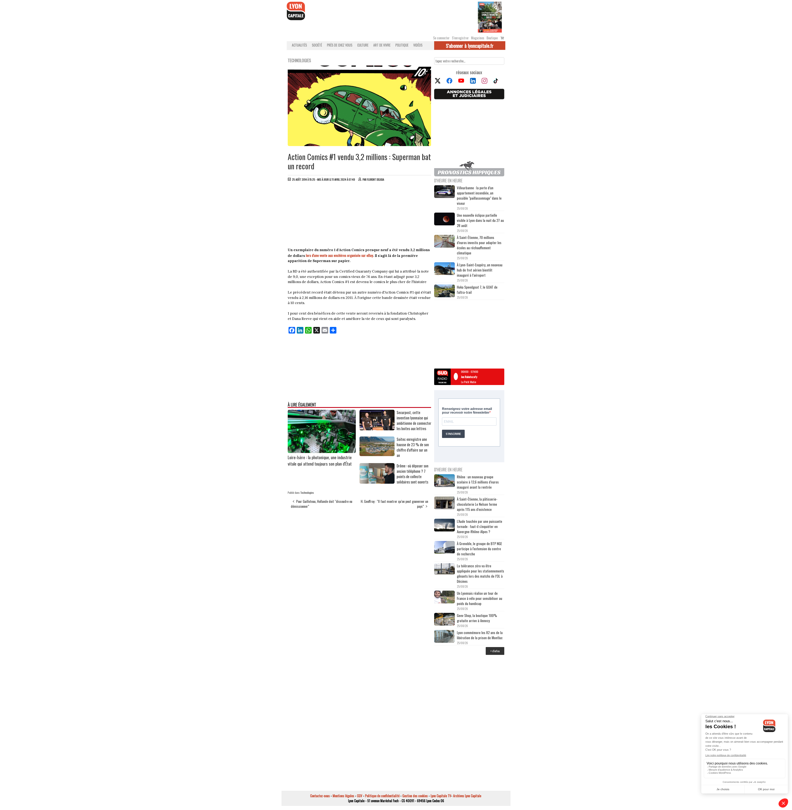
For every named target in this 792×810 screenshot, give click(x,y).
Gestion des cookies (415, 795)
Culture (362, 45)
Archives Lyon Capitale (467, 795)
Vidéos (417, 45)
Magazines (477, 37)
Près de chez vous (339, 45)
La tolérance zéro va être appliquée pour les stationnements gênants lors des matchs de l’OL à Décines (480, 573)
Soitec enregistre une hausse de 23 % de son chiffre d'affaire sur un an (413, 447)
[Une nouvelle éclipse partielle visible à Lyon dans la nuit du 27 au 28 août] (444, 219)
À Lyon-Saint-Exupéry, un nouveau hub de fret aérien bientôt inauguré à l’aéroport (479, 270)
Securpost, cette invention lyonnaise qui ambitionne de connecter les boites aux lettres (414, 420)
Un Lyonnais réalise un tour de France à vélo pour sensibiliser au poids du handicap (479, 598)
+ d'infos (495, 651)
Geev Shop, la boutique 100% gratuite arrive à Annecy (477, 618)
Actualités (299, 45)
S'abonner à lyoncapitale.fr (470, 45)
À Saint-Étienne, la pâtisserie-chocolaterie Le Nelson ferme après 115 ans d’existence (477, 504)
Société (317, 45)
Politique (401, 45)
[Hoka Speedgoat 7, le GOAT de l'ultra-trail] (444, 291)
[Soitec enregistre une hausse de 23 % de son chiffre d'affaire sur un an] (377, 454)
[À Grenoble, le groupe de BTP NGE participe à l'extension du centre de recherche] (444, 548)
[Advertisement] (359, 215)
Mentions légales (343, 795)
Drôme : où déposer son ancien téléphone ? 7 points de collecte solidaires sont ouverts (412, 474)
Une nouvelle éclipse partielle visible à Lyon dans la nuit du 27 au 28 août (480, 220)
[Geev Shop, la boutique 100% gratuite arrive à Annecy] (444, 620)
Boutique (492, 37)
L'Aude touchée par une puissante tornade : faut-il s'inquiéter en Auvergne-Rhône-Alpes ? (479, 526)
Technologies (307, 492)
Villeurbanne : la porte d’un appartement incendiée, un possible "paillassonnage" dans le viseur (479, 195)
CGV (359, 795)
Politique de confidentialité (382, 795)
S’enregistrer (460, 37)
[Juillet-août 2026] (489, 16)
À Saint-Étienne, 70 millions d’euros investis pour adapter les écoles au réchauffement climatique (479, 245)
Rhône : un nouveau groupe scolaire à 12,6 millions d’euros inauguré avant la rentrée (478, 482)
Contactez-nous (320, 795)
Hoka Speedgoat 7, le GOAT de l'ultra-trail (477, 289)
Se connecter (441, 37)
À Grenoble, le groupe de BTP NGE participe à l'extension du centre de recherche (479, 548)
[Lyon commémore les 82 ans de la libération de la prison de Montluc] (444, 637)
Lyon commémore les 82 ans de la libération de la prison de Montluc (480, 635)
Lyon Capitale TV (441, 795)
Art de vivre (381, 45)
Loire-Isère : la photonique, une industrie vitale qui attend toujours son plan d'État (320, 460)
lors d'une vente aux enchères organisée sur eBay (339, 255)
